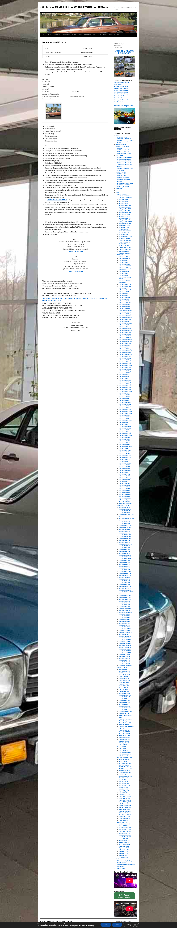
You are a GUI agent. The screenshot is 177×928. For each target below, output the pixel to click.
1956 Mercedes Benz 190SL (124, 157)
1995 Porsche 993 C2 (124, 483)
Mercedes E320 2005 (124, 621)
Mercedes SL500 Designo (125, 665)
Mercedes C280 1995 (124, 610)
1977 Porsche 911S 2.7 (124, 336)
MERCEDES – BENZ (123, 505)
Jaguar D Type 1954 (124, 678)
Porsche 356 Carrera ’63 (125, 719)
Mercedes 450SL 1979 (124, 570)
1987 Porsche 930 (123, 461)
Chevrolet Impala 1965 (125, 772)
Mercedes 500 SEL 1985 (125, 575)
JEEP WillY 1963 (123, 684)
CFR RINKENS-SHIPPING (57, 200)
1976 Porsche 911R (124, 321)
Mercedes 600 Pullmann (125, 710)
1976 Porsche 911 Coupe (125, 317)
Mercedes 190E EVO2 (124, 693)
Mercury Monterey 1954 (125, 805)
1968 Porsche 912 (123, 273)
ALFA (49, 35)
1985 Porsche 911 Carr (125, 426)
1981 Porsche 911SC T (125, 374)
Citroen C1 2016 (123, 826)
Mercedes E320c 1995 (124, 623)
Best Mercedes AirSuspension (122, 102)
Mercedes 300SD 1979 (124, 531)
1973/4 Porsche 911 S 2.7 (125, 310)
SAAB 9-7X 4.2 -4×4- (124, 844)
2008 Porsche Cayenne (125, 498)
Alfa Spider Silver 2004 (125, 220)
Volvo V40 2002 (123, 855)
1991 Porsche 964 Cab (124, 479)
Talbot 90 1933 (123, 745)
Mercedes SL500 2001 (124, 660)
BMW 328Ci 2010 (123, 761)
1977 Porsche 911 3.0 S (125, 328)
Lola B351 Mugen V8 (124, 689)
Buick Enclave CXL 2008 (125, 767)
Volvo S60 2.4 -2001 (124, 850)
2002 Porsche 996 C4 (124, 489)
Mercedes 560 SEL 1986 (125, 586)
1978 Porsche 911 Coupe (125, 340)
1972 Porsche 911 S (124, 299)
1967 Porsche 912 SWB (125, 266)
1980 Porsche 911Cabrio (125, 365)
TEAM (105, 35)
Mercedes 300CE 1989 (124, 527)
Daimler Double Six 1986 (125, 776)
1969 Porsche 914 (123, 288)
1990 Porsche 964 (123, 472)
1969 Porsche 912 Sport (125, 286)
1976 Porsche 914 (123, 327)
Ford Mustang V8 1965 (125, 829)
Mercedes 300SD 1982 (124, 533)
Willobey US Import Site (123, 105)
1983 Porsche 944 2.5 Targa (124, 153)
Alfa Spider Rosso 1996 (125, 212)
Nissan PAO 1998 (123, 839)
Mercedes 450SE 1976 (124, 702)
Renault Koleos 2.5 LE (125, 815)
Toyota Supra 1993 (124, 848)
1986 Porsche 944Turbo (125, 450)
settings (92, 926)
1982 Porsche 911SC (124, 393)
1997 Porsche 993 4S (124, 487)
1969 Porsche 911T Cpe (125, 284)
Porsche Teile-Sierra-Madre (121, 98)
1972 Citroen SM (121, 174)
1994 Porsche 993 (123, 481)
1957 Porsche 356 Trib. (125, 258)
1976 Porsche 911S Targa (125, 323)
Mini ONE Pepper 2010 (125, 807)
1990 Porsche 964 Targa (125, 478)
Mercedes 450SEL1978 (125, 557)
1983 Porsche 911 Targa (125, 409)
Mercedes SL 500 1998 (125, 645)
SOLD (99, 35)
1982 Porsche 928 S (124, 398)
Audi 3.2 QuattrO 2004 (125, 824)
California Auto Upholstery (121, 88)
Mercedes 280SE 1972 (124, 524)
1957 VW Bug (122, 748)
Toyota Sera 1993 (123, 820)
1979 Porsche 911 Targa (125, 349)
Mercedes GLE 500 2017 (125, 632)
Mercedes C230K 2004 (125, 608)
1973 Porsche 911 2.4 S (123, 152)
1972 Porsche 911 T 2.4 (125, 303)
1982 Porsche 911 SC (124, 376)
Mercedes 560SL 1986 (124, 601)
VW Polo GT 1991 (123, 857)
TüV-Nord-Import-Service (121, 86)
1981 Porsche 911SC (124, 373)
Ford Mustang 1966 (124, 782)
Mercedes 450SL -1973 (125, 559)
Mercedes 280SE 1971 (124, 522)
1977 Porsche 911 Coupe (125, 330)
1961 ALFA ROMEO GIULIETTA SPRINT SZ (124, 138)
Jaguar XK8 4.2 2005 (124, 798)
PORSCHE (56, 35)
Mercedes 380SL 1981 (124, 548)
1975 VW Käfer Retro (123, 177)
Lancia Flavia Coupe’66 (125, 249)
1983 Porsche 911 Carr (125, 404)
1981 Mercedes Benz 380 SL (124, 161)
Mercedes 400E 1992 (124, 553)
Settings (129, 925)
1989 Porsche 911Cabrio (125, 465)
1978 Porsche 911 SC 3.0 (125, 341)
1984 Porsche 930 (123, 422)
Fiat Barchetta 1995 (124, 246)
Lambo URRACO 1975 (125, 247)
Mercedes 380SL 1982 (124, 551)
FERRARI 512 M (123, 235)
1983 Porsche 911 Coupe (125, 406)
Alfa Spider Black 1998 (125, 205)
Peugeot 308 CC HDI (124, 840)
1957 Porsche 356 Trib (124, 257)
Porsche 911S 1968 (124, 724)
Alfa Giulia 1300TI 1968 (125, 198)
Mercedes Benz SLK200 (125, 835)
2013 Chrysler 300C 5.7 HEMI (125, 183)
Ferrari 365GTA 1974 (124, 233)
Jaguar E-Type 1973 (124, 791)
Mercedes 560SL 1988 (124, 607)
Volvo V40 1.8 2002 (124, 851)
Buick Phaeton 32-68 (124, 673)
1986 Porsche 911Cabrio (125, 441)
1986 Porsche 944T (124, 448)
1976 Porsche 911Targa (125, 325)
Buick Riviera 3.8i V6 (124, 770)
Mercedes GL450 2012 (124, 630)
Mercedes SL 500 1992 (125, 640)
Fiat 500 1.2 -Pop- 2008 (125, 240)
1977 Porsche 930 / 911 (125, 338)
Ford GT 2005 (122, 780)
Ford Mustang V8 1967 (125, 785)
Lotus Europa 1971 (124, 804)
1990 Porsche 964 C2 (124, 474)
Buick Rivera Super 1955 (125, 769)
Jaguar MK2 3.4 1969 (124, 680)
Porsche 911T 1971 (124, 730)
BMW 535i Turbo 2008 (125, 763)
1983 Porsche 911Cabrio (125, 411)
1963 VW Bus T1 (123, 750)
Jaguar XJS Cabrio (124, 682)
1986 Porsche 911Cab (124, 439)
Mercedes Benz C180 (124, 833)
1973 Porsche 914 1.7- (124, 308)
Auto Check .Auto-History (121, 94)
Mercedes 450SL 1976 (124, 564)
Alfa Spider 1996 (123, 203)
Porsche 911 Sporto (124, 721)
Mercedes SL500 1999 (124, 658)
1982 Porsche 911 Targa (125, 380)
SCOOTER (87, 35)
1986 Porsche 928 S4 (124, 444)
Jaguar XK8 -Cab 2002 (125, 831)
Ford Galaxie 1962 (123, 778)
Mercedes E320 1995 (124, 619)
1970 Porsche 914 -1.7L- (125, 290)
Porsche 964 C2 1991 (124, 734)
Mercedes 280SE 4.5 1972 (125, 526)
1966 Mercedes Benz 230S (124, 159)
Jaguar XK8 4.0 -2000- (125, 794)
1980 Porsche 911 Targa (125, 356)
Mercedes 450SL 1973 (124, 561)
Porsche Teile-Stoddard (120, 96)
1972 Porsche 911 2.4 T (123, 150)
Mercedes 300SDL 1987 (125, 537)
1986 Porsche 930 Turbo (125, 446)
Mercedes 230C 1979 (124, 507)
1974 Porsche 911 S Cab (125, 312)
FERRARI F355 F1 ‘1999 (125, 236)
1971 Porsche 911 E (124, 292)
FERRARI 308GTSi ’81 (125, 231)
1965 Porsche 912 (123, 260)
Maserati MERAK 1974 (125, 253)
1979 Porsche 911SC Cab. (125, 351)
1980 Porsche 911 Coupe (125, 354)
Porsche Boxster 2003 (124, 739)
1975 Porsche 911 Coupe (125, 314)
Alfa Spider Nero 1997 (125, 209)
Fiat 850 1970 (122, 244)
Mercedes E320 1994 (124, 616)
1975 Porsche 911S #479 (125, 316)
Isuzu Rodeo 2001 (123, 789)
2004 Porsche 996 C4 (124, 496)
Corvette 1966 (122, 774)
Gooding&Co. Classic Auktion (122, 100)
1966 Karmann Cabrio (125, 752)
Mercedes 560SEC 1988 (125, 595)
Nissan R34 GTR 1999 (125, 811)
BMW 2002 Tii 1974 (124, 759)
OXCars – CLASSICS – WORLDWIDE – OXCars (74, 7)
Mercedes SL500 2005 (124, 664)
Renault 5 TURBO (124, 741)
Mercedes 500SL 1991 (124, 583)
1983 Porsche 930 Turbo (125, 417)
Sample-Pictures (121, 863)
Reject (117, 925)
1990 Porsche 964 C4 (124, 476)
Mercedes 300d (123, 699)
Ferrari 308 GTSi (123, 229)
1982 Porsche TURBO (124, 402)
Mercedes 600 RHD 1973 (125, 712)
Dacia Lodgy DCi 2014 (125, 828)
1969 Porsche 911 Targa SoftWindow (125, 278)
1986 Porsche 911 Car (124, 437)
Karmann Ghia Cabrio (125, 688)
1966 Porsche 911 (123, 262)
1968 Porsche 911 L (124, 271)
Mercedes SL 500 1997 (125, 643)
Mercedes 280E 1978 (124, 513)
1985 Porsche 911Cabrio (125, 435)
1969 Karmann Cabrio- (125, 756)
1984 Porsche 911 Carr (125, 419)
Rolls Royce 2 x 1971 (124, 743)
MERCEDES (66, 35)
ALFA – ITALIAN (122, 194)
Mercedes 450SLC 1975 (125, 572)
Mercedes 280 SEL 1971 (125, 509)
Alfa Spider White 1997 (125, 223)
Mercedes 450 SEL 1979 (125, 555)
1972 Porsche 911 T (124, 301)
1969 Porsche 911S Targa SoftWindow (125, 281)
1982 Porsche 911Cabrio (125, 391)
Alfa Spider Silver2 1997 (125, 222)
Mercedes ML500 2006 (125, 636)
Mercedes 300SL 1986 (124, 700)
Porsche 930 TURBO (124, 732)
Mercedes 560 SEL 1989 (125, 590)
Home (44, 35)
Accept (106, 925)
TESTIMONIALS (114, 35)
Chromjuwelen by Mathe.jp (124, 861)
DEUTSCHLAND (122, 822)
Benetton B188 (123, 669)
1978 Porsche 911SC (124, 345)
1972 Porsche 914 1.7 (124, 305)
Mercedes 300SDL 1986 (125, 535)
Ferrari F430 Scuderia (124, 238)
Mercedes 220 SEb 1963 (125, 695)
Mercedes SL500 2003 (124, 662)
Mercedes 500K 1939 (124, 577)
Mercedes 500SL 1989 (124, 706)
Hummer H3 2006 (123, 787)
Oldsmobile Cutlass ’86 (125, 813)
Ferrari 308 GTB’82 (124, 227)
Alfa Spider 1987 (123, 201)
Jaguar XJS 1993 (123, 793)
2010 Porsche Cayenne (125, 500)
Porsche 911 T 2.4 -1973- (125, 723)
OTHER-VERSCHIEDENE (124, 758)
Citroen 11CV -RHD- (124, 675)
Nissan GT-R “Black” (124, 809)
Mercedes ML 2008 (124, 634)
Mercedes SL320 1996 (124, 656)
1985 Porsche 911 (123, 424)
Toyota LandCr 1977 (124, 818)
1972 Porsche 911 (123, 293)
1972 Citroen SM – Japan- (124, 176)
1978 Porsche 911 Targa (125, 343)
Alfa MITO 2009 (123, 200)
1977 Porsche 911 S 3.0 (125, 334)
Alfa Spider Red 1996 (124, 211)
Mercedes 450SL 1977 (124, 568)
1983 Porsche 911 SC (124, 408)
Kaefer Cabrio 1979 (124, 686)
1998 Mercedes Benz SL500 (124, 163)
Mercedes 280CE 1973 (124, 511)
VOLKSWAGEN (121, 747)
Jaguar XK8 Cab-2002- (125, 800)
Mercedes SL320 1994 (124, 654)
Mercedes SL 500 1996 (125, 642)
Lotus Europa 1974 (124, 691)
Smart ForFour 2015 (124, 846)
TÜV (94, 35)
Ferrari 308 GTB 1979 (124, 225)
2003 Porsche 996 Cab (124, 494)
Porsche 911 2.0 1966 (124, 502)
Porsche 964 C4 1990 (124, 737)
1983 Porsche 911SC (124, 415)
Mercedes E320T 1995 (124, 625)
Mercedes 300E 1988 (124, 529)
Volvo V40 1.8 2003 (124, 853)
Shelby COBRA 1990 (124, 816)
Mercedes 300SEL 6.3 (124, 542)
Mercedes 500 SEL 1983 (125, 573)
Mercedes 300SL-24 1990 (125, 544)
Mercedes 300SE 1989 (124, 540)
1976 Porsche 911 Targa (125, 319)
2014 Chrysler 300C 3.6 (123, 187)
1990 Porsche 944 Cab (124, 470)
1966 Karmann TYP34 (125, 754)
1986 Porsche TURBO (124, 454)
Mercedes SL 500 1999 (125, 653)
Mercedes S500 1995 (124, 638)
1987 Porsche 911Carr (124, 456)
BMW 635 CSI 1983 (124, 765)
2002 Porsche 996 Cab (124, 491)
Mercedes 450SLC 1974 (125, 704)
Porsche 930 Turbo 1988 (125, 503)
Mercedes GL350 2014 (124, 627)
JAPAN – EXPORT (122, 667)
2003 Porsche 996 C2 (124, 492)
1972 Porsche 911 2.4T (125, 297)
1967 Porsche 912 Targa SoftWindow (125, 269)
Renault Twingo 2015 (124, 842)
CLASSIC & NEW (77, 35)
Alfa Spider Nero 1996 (125, 207)
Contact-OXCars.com (75, 251)
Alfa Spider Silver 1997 (125, 218)
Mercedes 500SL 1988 (124, 581)
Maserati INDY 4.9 (124, 251)
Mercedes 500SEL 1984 (125, 579)
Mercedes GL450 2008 (124, 629)
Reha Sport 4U (118, 84)
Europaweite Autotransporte (122, 82)
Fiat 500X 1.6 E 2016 (124, 242)
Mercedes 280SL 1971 (124, 697)
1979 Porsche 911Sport (125, 352)
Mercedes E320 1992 (124, 614)
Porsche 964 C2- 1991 (124, 735)
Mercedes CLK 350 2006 (125, 612)
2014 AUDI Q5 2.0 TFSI (123, 185)
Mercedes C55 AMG (124, 713)
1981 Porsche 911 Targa (125, 367)
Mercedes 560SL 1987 (124, 603)
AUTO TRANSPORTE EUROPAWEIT (124, 52)
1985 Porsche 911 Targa (125, 432)
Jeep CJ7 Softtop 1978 (125, 802)
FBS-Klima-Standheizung (121, 92)
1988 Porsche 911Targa (125, 463)
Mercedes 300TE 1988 (124, 546)
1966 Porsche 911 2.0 (124, 264)
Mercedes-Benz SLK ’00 (125, 837)
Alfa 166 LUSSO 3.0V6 (125, 196)
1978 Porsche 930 (123, 347)
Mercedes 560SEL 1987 (125, 597)
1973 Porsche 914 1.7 (124, 306)
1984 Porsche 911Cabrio (125, 421)
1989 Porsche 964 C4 (124, 467)
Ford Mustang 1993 (124, 783)
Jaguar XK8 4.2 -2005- (125, 796)
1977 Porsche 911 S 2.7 (125, 332)
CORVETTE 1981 (124, 677)
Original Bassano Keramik (121, 90)
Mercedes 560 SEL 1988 (125, 588)
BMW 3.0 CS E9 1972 (124, 671)
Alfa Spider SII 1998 (124, 214)
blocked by (124, 896)
